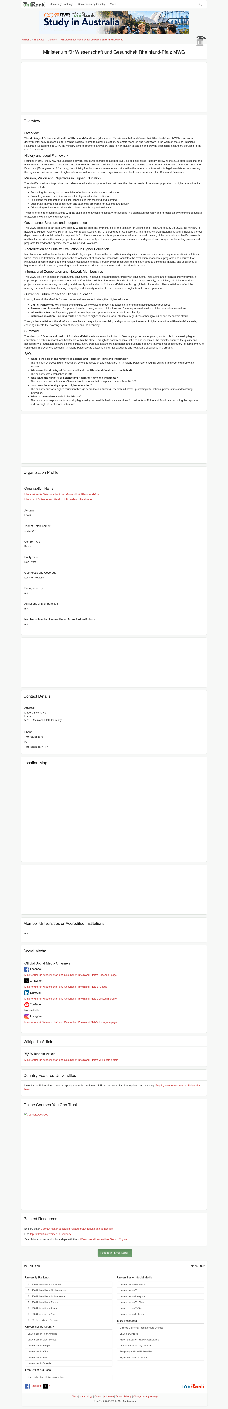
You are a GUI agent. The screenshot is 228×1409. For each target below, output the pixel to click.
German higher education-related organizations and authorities (77, 1228)
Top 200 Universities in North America (47, 1290)
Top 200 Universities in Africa (42, 1308)
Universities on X (128, 1290)
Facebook (36, 1385)
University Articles (129, 1334)
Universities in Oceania (39, 1363)
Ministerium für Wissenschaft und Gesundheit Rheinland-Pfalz (62, 494)
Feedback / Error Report (114, 1252)
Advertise (109, 1396)
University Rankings (61, 4)
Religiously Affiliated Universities (136, 1351)
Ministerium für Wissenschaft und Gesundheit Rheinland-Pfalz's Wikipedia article (71, 1059)
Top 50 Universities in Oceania (43, 1320)
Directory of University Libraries (136, 1345)
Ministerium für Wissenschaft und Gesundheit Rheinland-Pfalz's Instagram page (70, 1022)
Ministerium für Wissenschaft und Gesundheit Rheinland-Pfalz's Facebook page (70, 974)
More (113, 4)
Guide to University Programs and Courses (141, 1328)
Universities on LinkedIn (132, 1314)
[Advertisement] (114, 87)
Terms (119, 1396)
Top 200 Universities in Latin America (46, 1296)
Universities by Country (91, 4)
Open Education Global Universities (46, 1377)
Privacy (128, 1396)
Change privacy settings (145, 1396)
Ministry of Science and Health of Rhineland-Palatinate (58, 499)
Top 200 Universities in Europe (43, 1302)
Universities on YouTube (132, 1302)
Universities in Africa (38, 1351)
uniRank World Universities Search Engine (102, 1239)
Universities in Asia (37, 1357)
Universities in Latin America (42, 1339)
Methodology (86, 1396)
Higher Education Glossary (133, 1357)
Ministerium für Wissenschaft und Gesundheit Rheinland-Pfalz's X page (65, 986)
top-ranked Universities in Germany (50, 1234)
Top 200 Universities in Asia (41, 1314)
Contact (98, 1396)
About (75, 1396)
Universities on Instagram (132, 1296)
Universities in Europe (39, 1345)
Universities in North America (42, 1334)
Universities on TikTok (131, 1308)
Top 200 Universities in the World (44, 1284)
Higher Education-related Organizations (139, 1339)
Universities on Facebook (132, 1284)
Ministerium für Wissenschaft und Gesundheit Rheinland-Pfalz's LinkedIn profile (70, 998)
